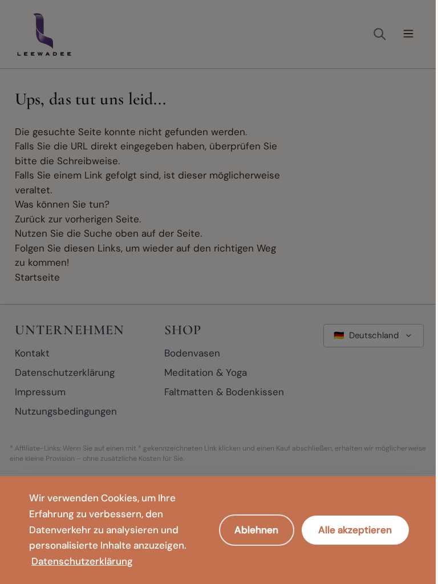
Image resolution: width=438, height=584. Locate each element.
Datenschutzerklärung (82, 561)
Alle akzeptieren (355, 530)
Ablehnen (256, 530)
